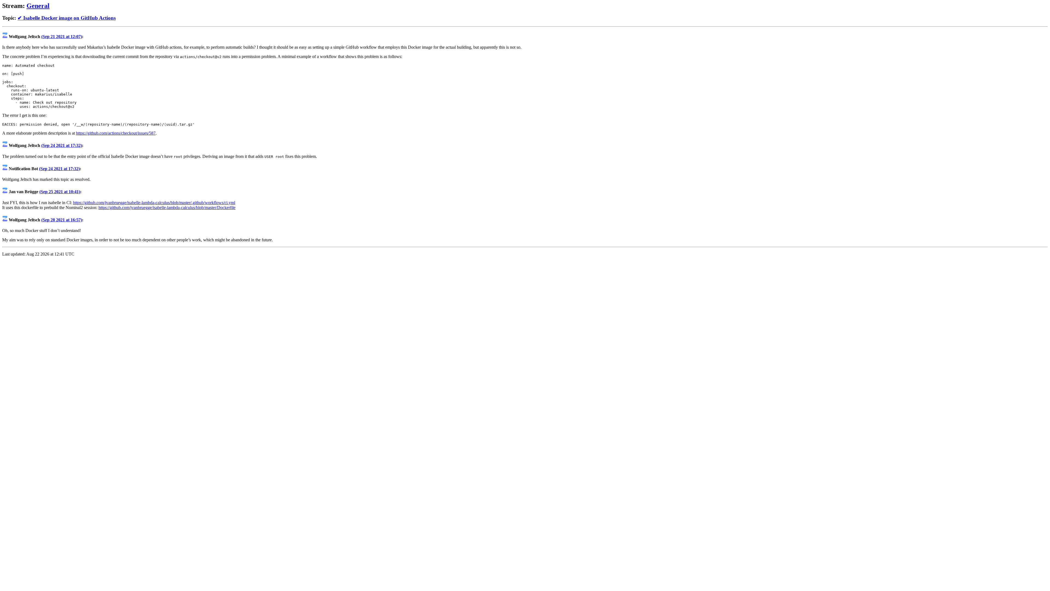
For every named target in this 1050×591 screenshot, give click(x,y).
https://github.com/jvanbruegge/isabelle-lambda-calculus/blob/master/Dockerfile (166, 207)
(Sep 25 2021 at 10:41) (59, 191)
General (38, 5)
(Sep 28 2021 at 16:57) (61, 220)
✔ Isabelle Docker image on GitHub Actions (67, 18)
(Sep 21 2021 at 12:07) (61, 36)
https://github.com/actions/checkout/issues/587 (116, 133)
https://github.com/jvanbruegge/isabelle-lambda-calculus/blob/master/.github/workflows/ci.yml (154, 202)
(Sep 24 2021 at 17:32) (61, 145)
